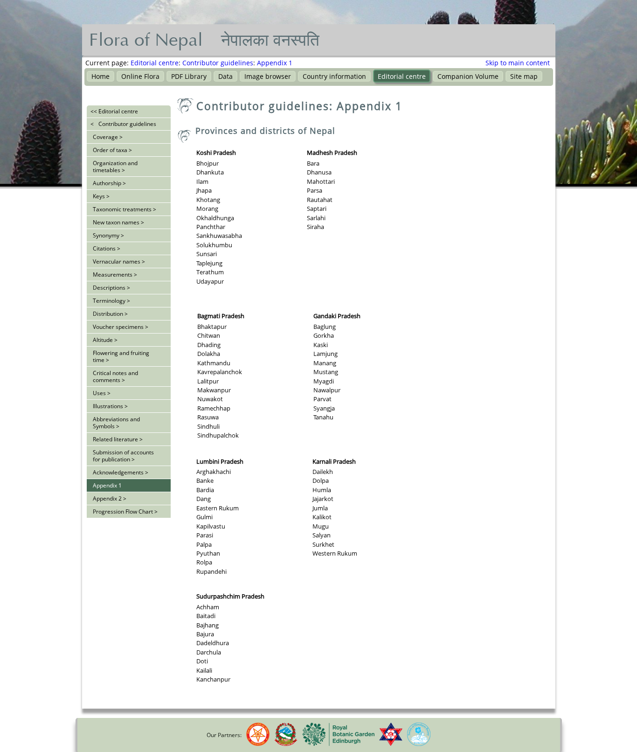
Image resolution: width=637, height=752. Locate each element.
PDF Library (189, 76)
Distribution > (110, 313)
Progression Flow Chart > (125, 511)
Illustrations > (110, 406)
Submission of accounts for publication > (123, 456)
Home (100, 76)
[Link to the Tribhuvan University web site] (390, 743)
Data (225, 76)
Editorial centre (155, 62)
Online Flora (140, 76)
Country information (334, 76)
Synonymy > (108, 235)
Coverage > (108, 136)
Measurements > (115, 274)
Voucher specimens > (120, 326)
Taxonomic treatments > (124, 209)
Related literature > (118, 439)
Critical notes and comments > (115, 376)
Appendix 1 (274, 62)
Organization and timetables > (115, 167)
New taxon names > (118, 222)
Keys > (101, 196)
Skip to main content (517, 62)
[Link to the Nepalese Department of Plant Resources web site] (286, 743)
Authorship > (109, 183)
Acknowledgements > (120, 472)
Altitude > (105, 339)
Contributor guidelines (217, 62)
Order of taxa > (112, 149)
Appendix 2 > (109, 498)
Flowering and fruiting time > (121, 356)
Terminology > (111, 300)
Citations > (106, 248)
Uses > (102, 393)
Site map (524, 76)
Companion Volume (468, 76)
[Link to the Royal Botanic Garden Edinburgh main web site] (338, 743)
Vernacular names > (119, 261)
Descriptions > (111, 287)
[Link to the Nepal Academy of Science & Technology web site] (258, 743)
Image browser (267, 76)
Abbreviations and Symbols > (116, 423)
